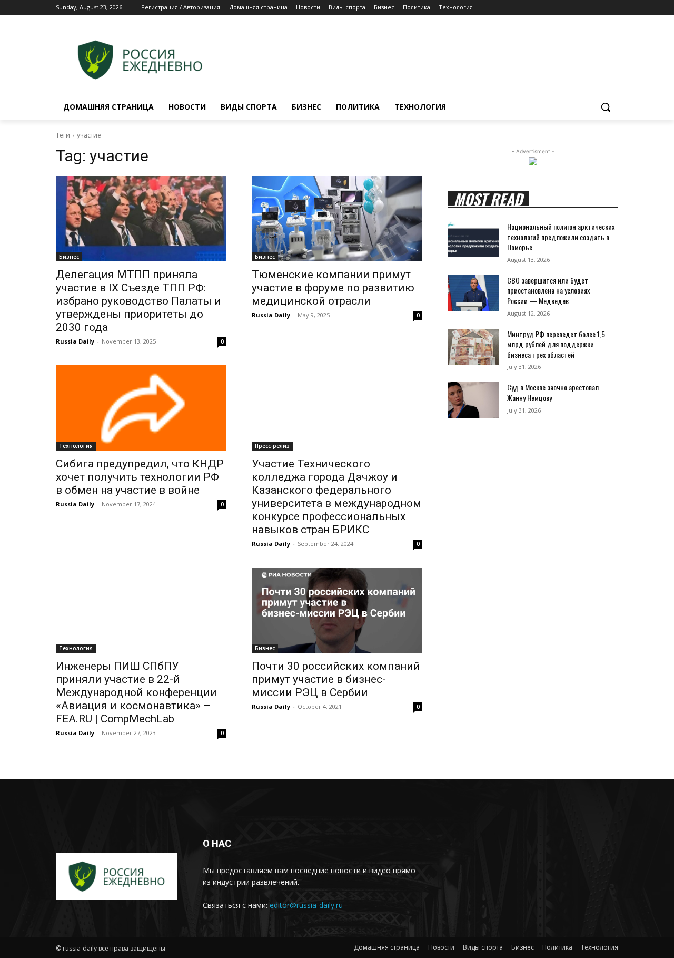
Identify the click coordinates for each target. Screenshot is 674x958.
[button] (605, 107)
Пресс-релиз (272, 445)
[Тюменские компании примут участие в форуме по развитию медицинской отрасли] (337, 218)
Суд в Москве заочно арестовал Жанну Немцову (553, 392)
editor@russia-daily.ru (306, 905)
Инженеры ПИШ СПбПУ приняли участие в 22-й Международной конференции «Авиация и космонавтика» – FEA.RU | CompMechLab (136, 692)
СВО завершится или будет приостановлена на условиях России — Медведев (548, 290)
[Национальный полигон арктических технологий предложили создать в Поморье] (473, 239)
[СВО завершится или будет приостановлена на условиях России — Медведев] (473, 293)
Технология (76, 445)
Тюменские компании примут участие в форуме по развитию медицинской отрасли (333, 287)
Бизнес (69, 256)
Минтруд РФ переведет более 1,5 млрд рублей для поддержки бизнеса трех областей (556, 344)
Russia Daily (75, 341)
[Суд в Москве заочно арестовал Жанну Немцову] (473, 400)
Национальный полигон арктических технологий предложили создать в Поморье (560, 236)
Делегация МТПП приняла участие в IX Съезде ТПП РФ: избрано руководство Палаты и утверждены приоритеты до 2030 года (138, 301)
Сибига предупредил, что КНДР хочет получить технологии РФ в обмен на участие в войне (140, 476)
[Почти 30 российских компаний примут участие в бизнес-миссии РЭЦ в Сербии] (337, 610)
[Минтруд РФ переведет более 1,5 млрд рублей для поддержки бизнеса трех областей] (473, 347)
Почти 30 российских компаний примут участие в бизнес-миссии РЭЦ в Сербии (336, 679)
